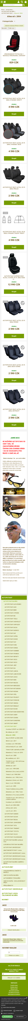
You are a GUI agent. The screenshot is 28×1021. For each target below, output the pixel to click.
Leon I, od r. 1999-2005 (12, 768)
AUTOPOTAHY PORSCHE (12, 700)
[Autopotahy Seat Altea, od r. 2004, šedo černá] (14, 352)
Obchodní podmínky (14, 990)
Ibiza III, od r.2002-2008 (12, 805)
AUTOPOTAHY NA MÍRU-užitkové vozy (13, 840)
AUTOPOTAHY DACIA (11, 627)
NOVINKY (5, 900)
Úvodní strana (14, 985)
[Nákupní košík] (26, 2)
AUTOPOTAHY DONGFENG (12, 720)
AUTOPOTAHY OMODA (11, 703)
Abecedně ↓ (5, 28)
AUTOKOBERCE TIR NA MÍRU (12, 878)
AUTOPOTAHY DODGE (11, 639)
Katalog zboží (14, 987)
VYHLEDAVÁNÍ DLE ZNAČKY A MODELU (12, 871)
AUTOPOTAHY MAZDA (11, 682)
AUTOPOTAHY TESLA (11, 619)
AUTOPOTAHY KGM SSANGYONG (14, 712)
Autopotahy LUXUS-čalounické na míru (10, 894)
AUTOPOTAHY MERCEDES (12, 685)
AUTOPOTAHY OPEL (11, 694)
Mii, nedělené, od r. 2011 (13, 758)
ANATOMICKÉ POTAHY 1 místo (13, 850)
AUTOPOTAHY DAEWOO (12, 630)
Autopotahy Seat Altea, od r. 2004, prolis (14, 188)
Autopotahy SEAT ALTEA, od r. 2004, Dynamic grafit (14, 99)
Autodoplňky (7, 867)
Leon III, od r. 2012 (11, 811)
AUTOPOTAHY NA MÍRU (10, 601)
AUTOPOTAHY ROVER (11, 709)
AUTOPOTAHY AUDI (10, 607)
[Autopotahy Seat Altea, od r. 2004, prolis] (14, 175)
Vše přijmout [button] (7, 1016)
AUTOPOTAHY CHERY (11, 714)
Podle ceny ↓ (11, 28)
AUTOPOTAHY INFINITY (12, 656)
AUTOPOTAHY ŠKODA (11, 819)
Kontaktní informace (14, 992)
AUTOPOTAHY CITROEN (12, 613)
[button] (14, 1013)
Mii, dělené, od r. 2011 (12, 732)
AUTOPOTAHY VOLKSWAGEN (13, 837)
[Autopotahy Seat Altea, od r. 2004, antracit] (14, 397)
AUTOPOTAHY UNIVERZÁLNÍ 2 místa (14, 856)
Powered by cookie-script (5, 1019)
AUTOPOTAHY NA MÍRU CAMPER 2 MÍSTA (14, 862)
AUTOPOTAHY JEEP (10, 665)
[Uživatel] (19, 2)
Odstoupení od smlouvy (14, 994)
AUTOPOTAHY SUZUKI (11, 817)
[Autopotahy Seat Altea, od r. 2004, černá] (14, 308)
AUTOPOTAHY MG (10, 616)
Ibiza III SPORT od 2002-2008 (14, 738)
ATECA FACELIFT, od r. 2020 (14, 746)
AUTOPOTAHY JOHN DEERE (13, 822)
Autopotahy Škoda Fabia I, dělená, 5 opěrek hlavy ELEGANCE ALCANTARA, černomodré (14, 910)
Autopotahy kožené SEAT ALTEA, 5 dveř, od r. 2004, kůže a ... (14, 277)
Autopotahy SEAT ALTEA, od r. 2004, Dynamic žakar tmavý (14, 232)
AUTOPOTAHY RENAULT (12, 706)
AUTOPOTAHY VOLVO (11, 834)
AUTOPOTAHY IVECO (11, 662)
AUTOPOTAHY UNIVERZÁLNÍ (12, 847)
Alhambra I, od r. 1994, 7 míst (14, 792)
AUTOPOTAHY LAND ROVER (13, 674)
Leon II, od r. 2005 (11, 786)
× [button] (26, 997)
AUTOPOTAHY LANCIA (11, 671)
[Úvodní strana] (5, 2)
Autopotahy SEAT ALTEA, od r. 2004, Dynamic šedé (14, 143)
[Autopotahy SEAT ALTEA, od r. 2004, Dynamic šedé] (14, 130)
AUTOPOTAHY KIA (10, 668)
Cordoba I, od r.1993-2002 (13, 744)
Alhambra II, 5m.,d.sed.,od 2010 (15, 771)
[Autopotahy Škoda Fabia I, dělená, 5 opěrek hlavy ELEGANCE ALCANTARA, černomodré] (14, 918)
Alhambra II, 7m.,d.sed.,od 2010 (15, 795)
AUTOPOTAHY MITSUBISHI (13, 688)
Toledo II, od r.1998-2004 (13, 774)
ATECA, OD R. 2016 (11, 808)
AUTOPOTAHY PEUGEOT (12, 697)
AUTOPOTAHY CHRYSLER (12, 624)
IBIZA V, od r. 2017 (11, 741)
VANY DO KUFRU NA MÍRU (11, 875)
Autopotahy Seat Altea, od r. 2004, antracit (14, 410)
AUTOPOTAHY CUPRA (11, 636)
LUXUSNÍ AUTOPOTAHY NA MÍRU (13, 844)
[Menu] (1, 2)
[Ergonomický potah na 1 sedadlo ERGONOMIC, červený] (14, 42)
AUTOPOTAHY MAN (10, 680)
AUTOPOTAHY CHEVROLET (13, 621)
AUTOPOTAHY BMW (10, 610)
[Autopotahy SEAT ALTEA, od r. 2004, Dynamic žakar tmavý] (14, 219)
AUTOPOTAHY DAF (10, 633)
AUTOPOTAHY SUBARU (11, 814)
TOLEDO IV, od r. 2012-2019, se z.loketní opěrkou (15, 798)
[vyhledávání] (23, 2)
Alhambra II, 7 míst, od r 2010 (14, 752)
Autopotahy (7, 598)
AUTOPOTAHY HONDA (11, 648)
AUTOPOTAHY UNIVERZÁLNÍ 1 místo (14, 853)
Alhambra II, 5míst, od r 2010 (14, 780)
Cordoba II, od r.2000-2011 (13, 802)
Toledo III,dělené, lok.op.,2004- (14, 789)
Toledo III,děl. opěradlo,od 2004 (15, 749)
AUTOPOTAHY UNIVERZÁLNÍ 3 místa (14, 859)
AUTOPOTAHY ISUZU (11, 659)
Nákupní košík (14, 989)
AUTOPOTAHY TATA (11, 825)
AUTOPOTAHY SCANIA (11, 717)
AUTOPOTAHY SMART (11, 723)
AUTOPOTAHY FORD (11, 645)
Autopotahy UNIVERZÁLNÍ (12, 889)
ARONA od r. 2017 (11, 765)
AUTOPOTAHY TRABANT (12, 828)
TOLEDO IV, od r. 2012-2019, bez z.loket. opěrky (15, 762)
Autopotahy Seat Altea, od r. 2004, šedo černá (14, 365)
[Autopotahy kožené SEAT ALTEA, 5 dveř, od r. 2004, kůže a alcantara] (14, 264)
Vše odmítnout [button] (20, 1016)
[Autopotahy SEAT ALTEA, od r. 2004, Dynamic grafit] (14, 86)
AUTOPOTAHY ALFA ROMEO (13, 604)
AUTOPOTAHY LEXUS (11, 677)
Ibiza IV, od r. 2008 (11, 755)
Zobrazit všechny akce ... (14, 930)
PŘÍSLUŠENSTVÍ (8, 885)
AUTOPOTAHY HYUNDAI (12, 653)
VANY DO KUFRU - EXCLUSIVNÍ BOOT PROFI (14, 881)
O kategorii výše (7, 21)
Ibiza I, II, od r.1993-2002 (13, 783)
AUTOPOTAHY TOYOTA (12, 831)
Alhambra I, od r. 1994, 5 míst (14, 777)
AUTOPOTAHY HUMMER (12, 651)
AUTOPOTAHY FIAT (10, 642)
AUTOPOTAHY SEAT (11, 726)
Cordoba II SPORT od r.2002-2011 (15, 729)
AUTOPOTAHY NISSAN (11, 691)
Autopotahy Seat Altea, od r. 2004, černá (14, 321)
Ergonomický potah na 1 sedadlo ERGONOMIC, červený (14, 54)
